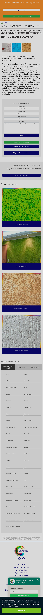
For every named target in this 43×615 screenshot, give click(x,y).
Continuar (21, 610)
